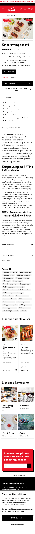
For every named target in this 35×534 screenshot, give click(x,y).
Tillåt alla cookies (17, 518)
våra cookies (21, 511)
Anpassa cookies (17, 524)
